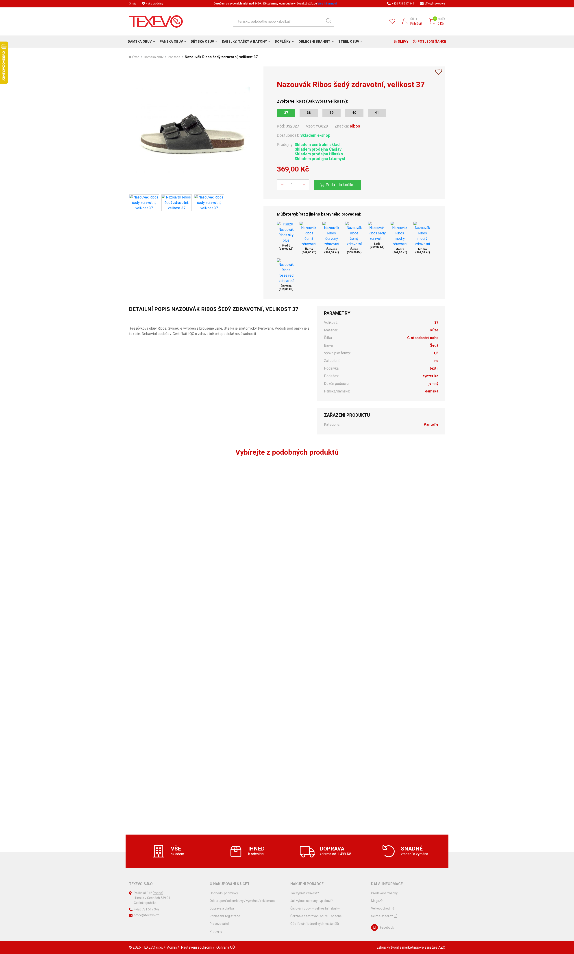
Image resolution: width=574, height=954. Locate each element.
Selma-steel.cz (382, 916)
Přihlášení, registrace (225, 916)
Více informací (327, 3)
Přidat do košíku (340, 184)
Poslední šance (431, 42)
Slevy (403, 42)
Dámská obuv (140, 42)
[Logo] (156, 21)
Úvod (135, 57)
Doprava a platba (222, 908)
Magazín (377, 901)
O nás (132, 3)
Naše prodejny (154, 3)
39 (332, 113)
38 (309, 113)
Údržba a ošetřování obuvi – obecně (316, 916)
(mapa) (158, 893)
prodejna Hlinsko (327, 154)
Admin (172, 947)
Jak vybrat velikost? (327, 101)
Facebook (387, 927)
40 (354, 113)
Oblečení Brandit (314, 42)
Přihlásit (416, 23)
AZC (441, 947)
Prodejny (216, 931)
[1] (328, 21)
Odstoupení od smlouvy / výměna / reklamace (243, 901)
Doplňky (283, 42)
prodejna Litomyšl (328, 158)
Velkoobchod (380, 908)
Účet (413, 19)
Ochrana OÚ (225, 947)
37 (286, 113)
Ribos (355, 126)
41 (377, 113)
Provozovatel (219, 923)
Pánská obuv (171, 42)
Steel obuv (348, 42)
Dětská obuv (202, 42)
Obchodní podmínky (224, 893)
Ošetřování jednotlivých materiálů (314, 923)
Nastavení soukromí (196, 947)
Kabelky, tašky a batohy (244, 42)
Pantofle (174, 57)
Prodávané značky (384, 893)
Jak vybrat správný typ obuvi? (311, 901)
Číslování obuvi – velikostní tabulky (315, 908)
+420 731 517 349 (402, 3)
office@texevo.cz (434, 3)
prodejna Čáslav (326, 149)
